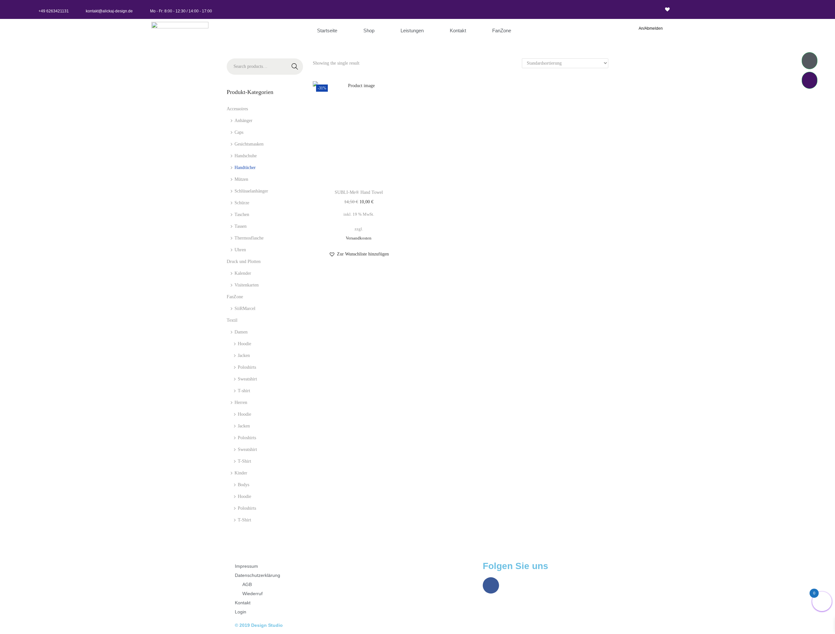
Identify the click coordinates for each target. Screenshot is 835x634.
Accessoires (237, 108)
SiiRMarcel (245, 308)
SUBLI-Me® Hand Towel (359, 192)
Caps (239, 132)
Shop (368, 30)
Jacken (244, 355)
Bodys (243, 484)
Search (294, 68)
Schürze (242, 202)
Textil (232, 320)
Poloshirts (247, 367)
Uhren (240, 249)
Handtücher (245, 167)
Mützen (241, 179)
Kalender (243, 273)
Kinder (241, 473)
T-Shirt (244, 461)
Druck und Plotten (244, 261)
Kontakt (458, 30)
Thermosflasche (249, 238)
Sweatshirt (247, 379)
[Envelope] (449, 9)
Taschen (242, 214)
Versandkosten (359, 238)
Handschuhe (246, 155)
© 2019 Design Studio (259, 625)
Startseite (327, 30)
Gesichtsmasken (249, 144)
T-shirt (244, 390)
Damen (241, 332)
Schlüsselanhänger (251, 191)
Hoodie (244, 343)
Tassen (241, 226)
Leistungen (412, 30)
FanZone (501, 30)
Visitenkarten (247, 285)
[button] (359, 254)
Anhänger (243, 120)
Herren (241, 402)
